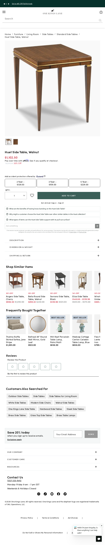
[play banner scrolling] (8, 4)
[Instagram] (39, 493)
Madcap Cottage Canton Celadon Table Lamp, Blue (81, 339)
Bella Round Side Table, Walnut (36, 298)
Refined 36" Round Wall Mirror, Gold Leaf (37, 339)
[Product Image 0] (8, 142)
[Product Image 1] (16, 142)
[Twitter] (66, 493)
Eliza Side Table (80, 296)
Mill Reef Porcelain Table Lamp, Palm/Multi (59, 339)
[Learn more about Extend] (45, 176)
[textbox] (16, 195)
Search (9, 18)
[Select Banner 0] (4, 4)
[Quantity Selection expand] (24, 195)
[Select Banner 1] (6, 4)
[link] (52, 240)
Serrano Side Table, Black (60, 298)
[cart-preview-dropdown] (101, 12)
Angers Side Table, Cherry (15, 298)
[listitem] (18, 396)
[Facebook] (59, 493)
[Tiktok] (46, 493)
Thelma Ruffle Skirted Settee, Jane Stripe (16, 339)
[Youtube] (52, 493)
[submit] (100, 20)
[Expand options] (98, 240)
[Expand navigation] (6, 11)
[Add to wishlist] (32, 195)
